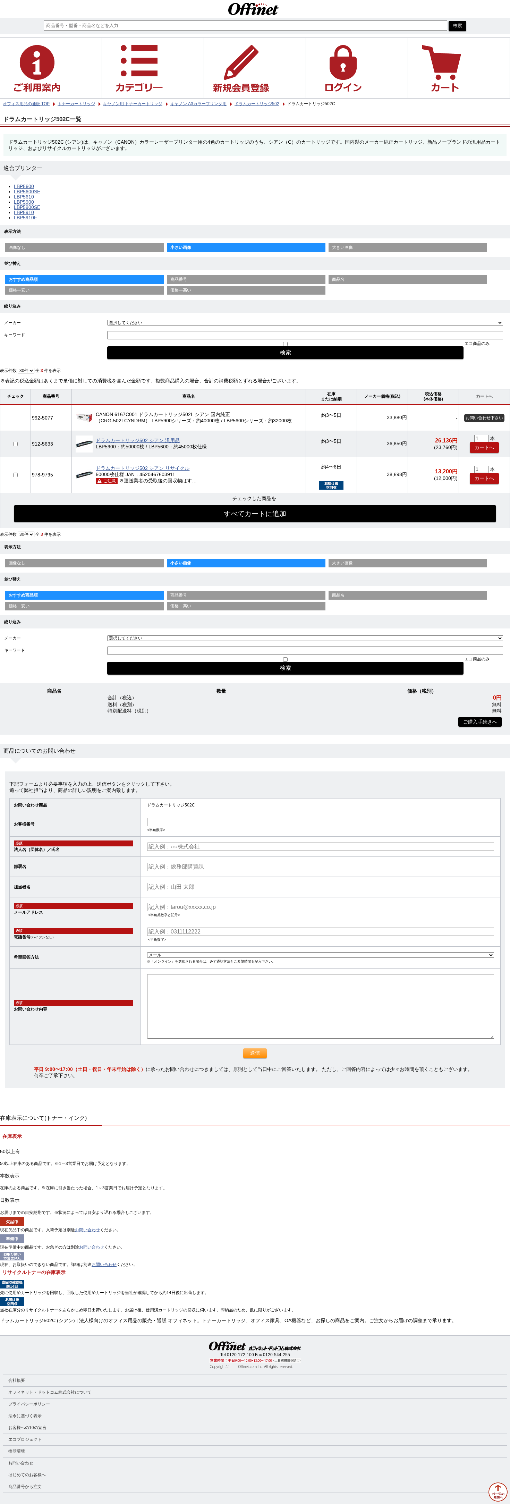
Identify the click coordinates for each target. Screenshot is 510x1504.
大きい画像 (342, 247)
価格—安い (19, 290)
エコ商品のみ (477, 343)
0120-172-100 (240, 1354)
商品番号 (178, 279)
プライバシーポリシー (29, 1404)
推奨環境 (16, 1451)
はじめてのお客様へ (27, 1474)
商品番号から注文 (25, 1486)
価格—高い (180, 290)
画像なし (17, 247)
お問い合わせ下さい (484, 417)
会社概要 (16, 1380)
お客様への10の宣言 (27, 1427)
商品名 (338, 279)
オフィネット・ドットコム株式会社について (50, 1392)
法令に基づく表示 (25, 1415)
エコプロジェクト (25, 1439)
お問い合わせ (87, 1230)
